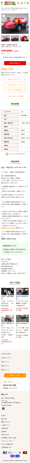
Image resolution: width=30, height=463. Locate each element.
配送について (5, 366)
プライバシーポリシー (8, 441)
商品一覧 (7, 8)
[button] (2, 3)
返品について (5, 370)
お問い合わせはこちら (15, 79)
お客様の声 (4, 428)
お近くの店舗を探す (7, 444)
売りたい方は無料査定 (15, 90)
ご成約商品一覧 (6, 447)
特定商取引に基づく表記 (8, 438)
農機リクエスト (6, 422)
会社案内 (4, 431)
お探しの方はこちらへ (15, 85)
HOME (2, 8)
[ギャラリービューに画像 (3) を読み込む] (24, 38)
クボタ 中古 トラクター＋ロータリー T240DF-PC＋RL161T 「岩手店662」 (7, 332)
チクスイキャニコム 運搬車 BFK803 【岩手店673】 (22, 303)
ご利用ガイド (5, 425)
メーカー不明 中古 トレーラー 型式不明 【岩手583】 (22, 330)
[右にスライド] (28, 24)
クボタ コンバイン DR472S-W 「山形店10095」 (7, 303)
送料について (5, 362)
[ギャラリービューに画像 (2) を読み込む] (15, 38)
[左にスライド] (2, 24)
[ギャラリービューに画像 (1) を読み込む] (5, 38)
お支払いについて (6, 358)
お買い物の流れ (6, 354)
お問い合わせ (5, 435)
